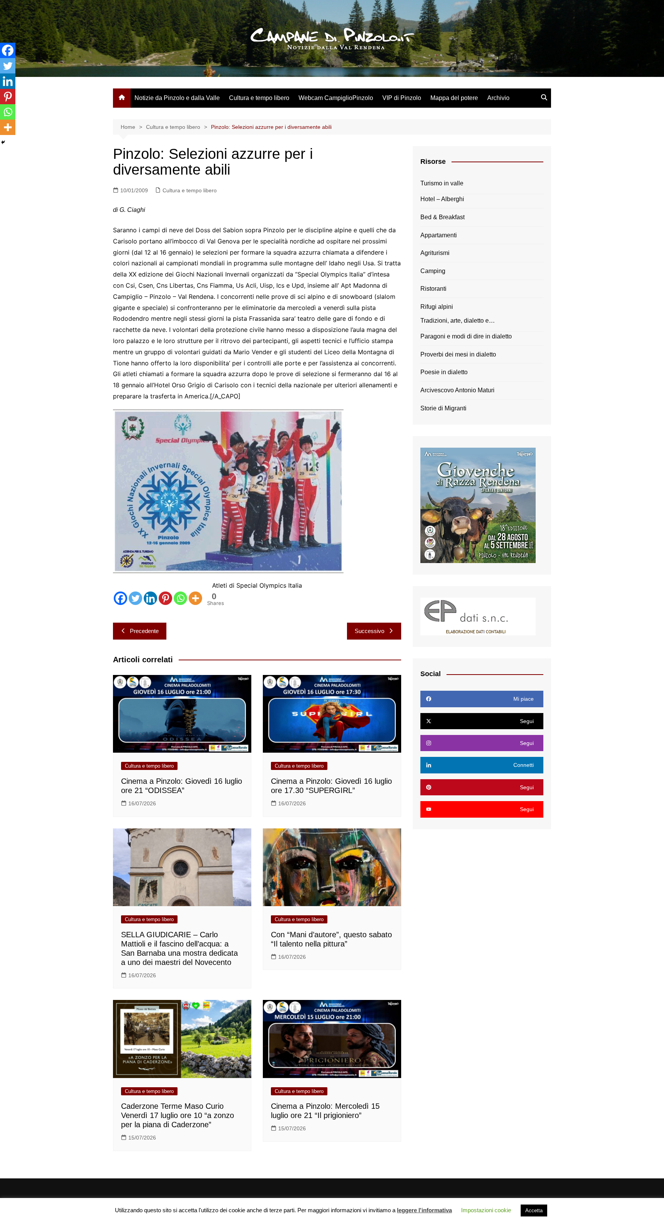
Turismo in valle (441, 183)
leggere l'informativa (424, 1210)
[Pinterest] (165, 598)
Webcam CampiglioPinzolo (336, 98)
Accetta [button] (534, 1210)
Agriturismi (435, 253)
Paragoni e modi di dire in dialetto (466, 336)
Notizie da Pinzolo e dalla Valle (177, 98)
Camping (432, 271)
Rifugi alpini (436, 306)
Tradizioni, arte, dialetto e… (457, 320)
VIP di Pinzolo (401, 98)
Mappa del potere (454, 98)
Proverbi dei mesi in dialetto (458, 354)
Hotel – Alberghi (442, 199)
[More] (195, 598)
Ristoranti (433, 288)
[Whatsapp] (180, 598)
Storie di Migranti (443, 408)
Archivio (498, 98)
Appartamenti (438, 235)
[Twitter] (135, 598)
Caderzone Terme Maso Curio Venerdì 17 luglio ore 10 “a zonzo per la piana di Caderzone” (177, 1115)
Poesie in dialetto (444, 372)
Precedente (144, 631)
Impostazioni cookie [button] (486, 1210)
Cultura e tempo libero (259, 98)
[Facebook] (120, 598)
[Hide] (3, 142)
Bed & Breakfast (442, 217)
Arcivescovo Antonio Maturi (457, 390)
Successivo (369, 631)
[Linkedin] (150, 598)
